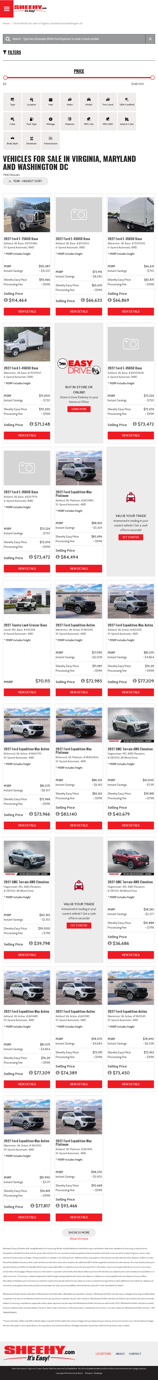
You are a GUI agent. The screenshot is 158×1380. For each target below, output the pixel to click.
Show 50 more (79, 1238)
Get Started (131, 537)
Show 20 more (79, 1232)
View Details (27, 311)
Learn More (79, 409)
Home (6, 23)
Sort (27, 181)
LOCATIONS (103, 1354)
